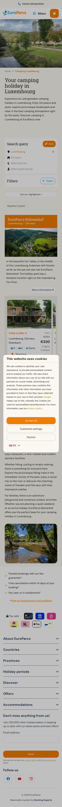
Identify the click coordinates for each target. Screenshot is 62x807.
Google (47, 396)
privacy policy (35, 408)
